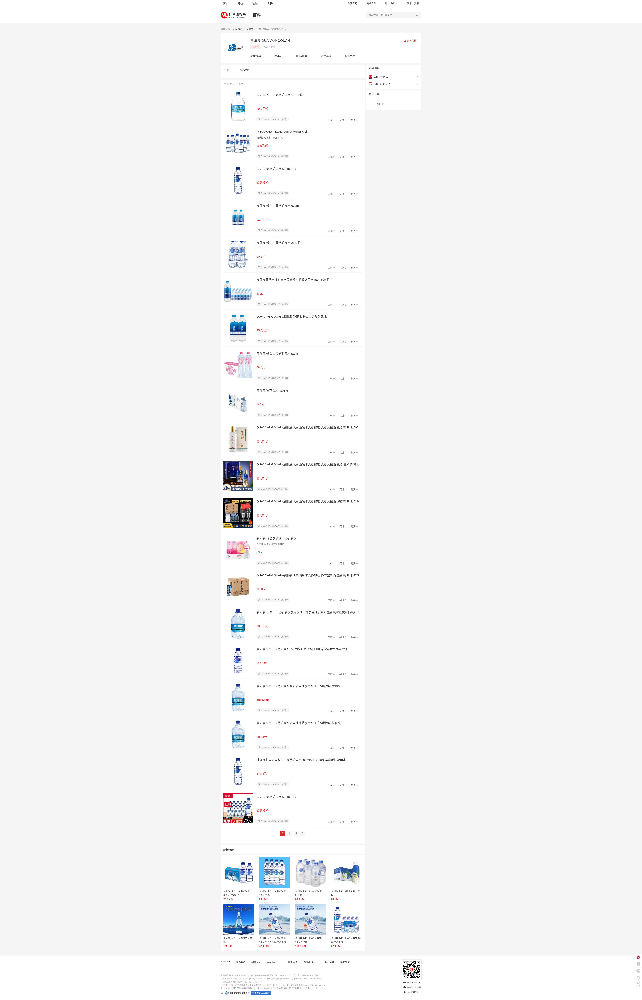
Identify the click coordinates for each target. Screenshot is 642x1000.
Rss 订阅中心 (413, 992)
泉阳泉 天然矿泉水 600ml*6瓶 (276, 169)
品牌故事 (255, 56)
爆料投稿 (389, 3)
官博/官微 (301, 56)
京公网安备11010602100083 (234, 975)
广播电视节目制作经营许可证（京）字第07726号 (243, 982)
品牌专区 (250, 29)
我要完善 (411, 40)
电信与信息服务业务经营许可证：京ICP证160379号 (272, 975)
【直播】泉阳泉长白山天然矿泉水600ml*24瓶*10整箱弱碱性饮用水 (301, 760)
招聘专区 (256, 962)
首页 (225, 3)
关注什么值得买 (414, 987)
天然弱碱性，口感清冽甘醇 (270, 544)
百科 (270, 3)
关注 (257, 47)
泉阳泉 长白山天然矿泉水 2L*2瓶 (278, 242)
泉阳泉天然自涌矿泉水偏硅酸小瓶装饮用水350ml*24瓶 (292, 279)
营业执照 (318, 978)
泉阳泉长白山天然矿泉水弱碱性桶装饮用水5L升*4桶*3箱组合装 (298, 723)
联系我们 (240, 962)
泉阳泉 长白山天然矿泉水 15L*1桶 (279, 95)
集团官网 (352, 3)
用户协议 (329, 962)
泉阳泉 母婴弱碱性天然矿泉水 (276, 538)
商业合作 (371, 3)
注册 (416, 3)
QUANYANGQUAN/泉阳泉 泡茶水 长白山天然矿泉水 (291, 316)
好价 (240, 3)
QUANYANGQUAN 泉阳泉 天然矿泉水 (282, 132)
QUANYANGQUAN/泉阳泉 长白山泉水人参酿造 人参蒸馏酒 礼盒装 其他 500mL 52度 (309, 427)
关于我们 (225, 962)
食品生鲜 (244, 70)
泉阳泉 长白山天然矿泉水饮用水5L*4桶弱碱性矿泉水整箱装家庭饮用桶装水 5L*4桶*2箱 (309, 612)
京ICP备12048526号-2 (308, 975)
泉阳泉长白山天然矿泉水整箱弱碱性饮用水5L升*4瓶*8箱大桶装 (298, 686)
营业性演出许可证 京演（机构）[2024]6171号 (241, 978)
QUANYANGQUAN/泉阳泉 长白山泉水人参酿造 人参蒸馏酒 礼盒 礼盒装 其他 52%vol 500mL (309, 464)
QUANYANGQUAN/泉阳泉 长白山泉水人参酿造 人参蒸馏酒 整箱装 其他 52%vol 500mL (308, 501)
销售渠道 (326, 56)
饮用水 (380, 104)
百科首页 (237, 29)
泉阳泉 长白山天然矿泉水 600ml (277, 205)
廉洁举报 (308, 962)
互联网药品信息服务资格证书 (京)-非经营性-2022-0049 (287, 978)
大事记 (279, 56)
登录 (409, 3)
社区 (255, 3)
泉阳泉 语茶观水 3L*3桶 (272, 390)
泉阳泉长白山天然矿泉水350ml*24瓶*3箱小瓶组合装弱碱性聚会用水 (301, 649)
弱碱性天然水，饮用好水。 (270, 137)
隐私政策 (345, 962)
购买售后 (350, 56)
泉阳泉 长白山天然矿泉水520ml (277, 353)
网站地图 (271, 962)
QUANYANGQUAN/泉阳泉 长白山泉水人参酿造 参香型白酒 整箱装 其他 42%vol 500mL (308, 575)
